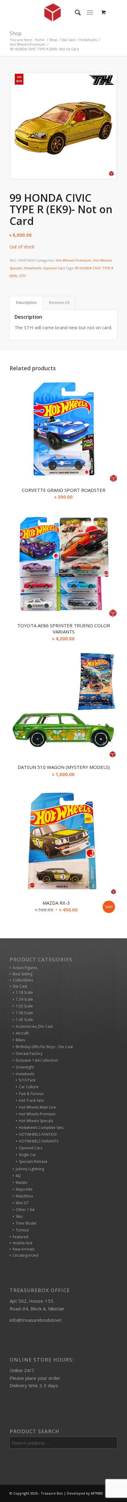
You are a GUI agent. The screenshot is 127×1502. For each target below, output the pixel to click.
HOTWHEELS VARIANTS (38, 1141)
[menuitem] (75, 12)
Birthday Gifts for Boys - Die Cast (44, 1046)
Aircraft (22, 1033)
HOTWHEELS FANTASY (38, 1134)
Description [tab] (26, 302)
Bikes (20, 1040)
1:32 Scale (24, 1006)
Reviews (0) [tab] (59, 302)
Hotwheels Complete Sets (41, 1127)
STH (22, 275)
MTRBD (97, 1493)
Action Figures (25, 967)
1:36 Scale (24, 1012)
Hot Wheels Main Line (37, 1107)
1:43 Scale (24, 1019)
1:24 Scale (24, 999)
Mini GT (22, 1202)
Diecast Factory (29, 1053)
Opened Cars (54, 268)
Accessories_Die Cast (34, 1026)
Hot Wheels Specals (36, 1120)
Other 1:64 (25, 1209)
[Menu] (90, 12)
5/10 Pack (27, 1080)
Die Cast (20, 986)
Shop (16, 33)
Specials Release (33, 1161)
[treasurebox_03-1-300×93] (53, 12)
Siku (19, 1216)
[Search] (75, 12)
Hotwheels (32, 268)
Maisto (21, 1182)
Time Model (26, 1223)
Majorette (24, 1189)
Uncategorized (26, 1255)
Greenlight (25, 1067)
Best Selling (22, 974)
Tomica (22, 1230)
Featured (20, 1236)
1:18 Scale (24, 992)
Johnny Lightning (30, 1169)
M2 (18, 1175)
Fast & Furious (31, 1093)
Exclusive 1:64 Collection (37, 1060)
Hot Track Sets (31, 1100)
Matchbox (24, 1196)
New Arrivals (24, 1249)
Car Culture (29, 1086)
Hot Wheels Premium (73, 260)
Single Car (27, 1154)
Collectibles (23, 980)
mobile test (22, 1243)
